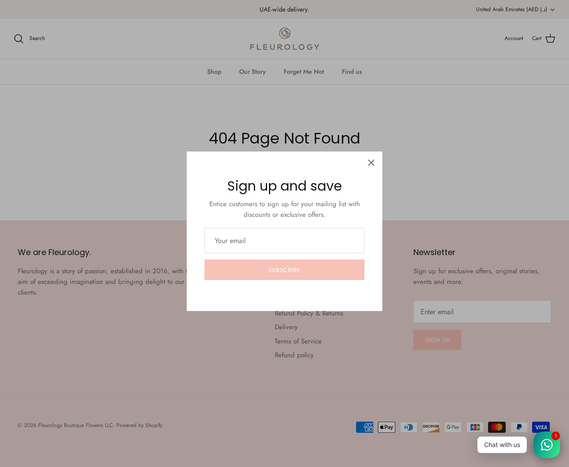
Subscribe (284, 270)
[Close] (371, 162)
